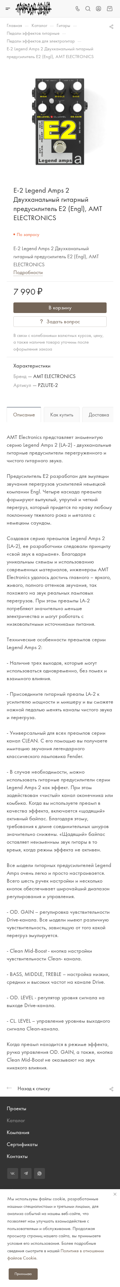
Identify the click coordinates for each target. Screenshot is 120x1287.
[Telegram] (26, 1173)
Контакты (17, 1156)
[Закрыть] (115, 1194)
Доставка (99, 414)
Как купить (61, 414)
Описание (24, 414)
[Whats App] (39, 1173)
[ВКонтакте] (12, 1173)
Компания (18, 1132)
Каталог (16, 1120)
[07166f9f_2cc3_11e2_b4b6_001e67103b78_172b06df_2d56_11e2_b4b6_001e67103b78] (60, 121)
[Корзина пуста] (109, 8)
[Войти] (98, 8)
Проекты (16, 1108)
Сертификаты (22, 1144)
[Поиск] (87, 8)
